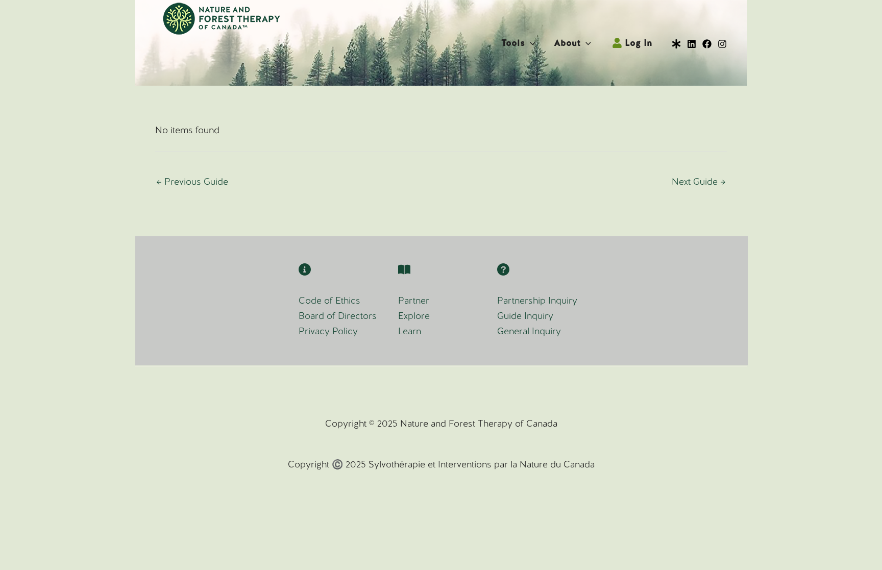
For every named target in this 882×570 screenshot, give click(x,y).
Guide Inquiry (525, 315)
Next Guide (699, 181)
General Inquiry (529, 331)
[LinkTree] (676, 43)
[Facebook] (707, 43)
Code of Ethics (329, 300)
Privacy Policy (328, 331)
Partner (413, 300)
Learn (409, 331)
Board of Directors (338, 315)
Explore (414, 315)
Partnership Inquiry (537, 300)
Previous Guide (192, 181)
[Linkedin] (691, 43)
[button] (530, 43)
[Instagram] (722, 43)
